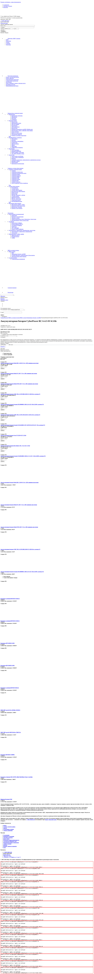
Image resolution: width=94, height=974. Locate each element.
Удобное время (4, 28)
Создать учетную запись (9, 826)
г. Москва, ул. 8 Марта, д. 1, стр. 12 (12, 857)
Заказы (5, 828)
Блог (4, 847)
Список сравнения (8, 830)
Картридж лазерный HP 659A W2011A (10, 620)
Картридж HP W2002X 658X (8, 643)
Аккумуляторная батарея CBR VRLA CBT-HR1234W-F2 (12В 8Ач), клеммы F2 (20, 394)
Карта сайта (6, 838)
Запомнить (4, 316)
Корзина (2, 298)
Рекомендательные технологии (11, 842)
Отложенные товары (8, 829)
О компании (6, 4)
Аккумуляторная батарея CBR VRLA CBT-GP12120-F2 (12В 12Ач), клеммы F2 (20, 414)
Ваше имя (3, 25)
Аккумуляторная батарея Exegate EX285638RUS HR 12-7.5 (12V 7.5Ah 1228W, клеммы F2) (23, 456)
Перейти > (3, 346)
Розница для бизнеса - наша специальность (11, 2)
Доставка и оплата (7, 6)
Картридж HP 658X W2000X (8, 754)
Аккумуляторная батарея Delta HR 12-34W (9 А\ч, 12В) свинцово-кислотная (19, 363)
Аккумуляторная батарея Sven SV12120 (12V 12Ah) (13, 435)
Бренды (5, 845)
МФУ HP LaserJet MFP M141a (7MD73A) (11, 732)
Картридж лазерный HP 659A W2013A (10, 598)
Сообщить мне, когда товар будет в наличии (12, 334)
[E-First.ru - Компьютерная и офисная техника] (8, 14)
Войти (4, 825)
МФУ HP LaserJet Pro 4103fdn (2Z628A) (10, 710)
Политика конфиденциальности (11, 840)
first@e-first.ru (6, 854)
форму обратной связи (50, 819)
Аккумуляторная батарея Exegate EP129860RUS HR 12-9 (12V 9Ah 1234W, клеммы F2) (22, 404)
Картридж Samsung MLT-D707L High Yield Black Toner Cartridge (17, 777)
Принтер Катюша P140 (6, 799)
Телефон (3, 27)
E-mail (2, 312)
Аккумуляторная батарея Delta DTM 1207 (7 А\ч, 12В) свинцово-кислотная (19, 383)
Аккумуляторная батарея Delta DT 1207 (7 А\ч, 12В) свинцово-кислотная (19, 373)
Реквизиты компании (8, 836)
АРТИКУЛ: (3, 325)
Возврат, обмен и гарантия (10, 846)
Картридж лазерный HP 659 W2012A (10, 687)
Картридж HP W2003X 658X (8, 665)
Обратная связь (4, 23)
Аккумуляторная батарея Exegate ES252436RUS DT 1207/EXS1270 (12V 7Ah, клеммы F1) (23, 425)
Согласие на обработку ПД (10, 841)
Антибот (3, 30)
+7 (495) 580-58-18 (5, 20)
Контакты (5, 7)
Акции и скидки (7, 843)
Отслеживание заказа (6, 309)
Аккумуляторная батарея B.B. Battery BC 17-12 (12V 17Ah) (15, 445)
